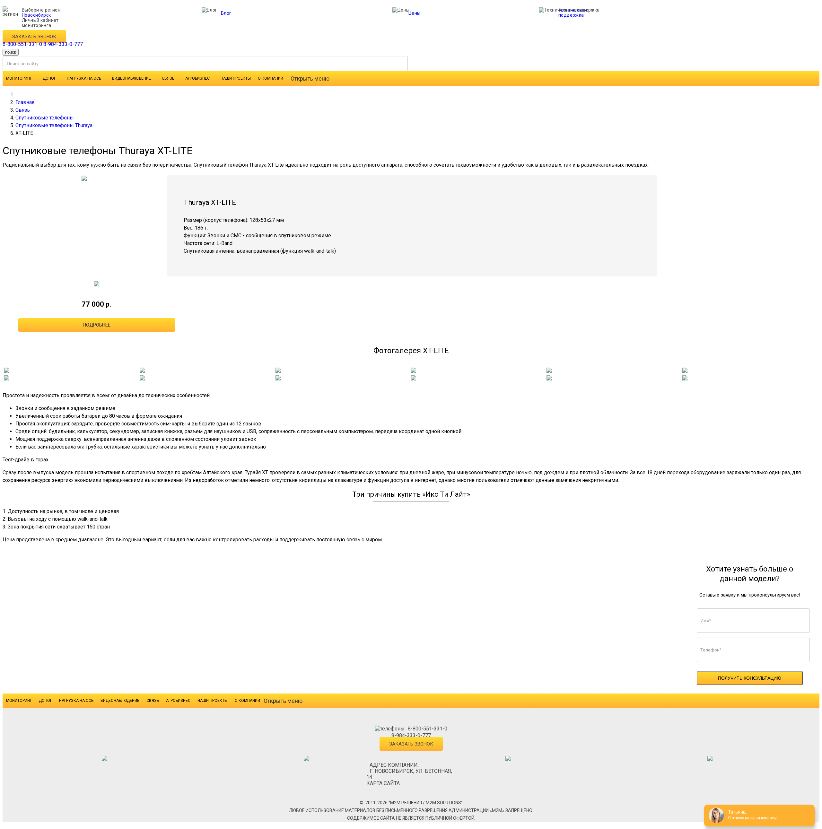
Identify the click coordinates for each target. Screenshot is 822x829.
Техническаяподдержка (572, 12)
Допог (49, 78)
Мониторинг (19, 78)
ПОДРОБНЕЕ (96, 325)
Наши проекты (236, 78)
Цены (414, 13)
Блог (226, 13)
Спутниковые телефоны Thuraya (53, 125)
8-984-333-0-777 (63, 44)
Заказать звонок (34, 36)
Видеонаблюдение (131, 78)
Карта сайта (383, 783)
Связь (168, 78)
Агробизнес (197, 78)
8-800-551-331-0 (22, 44)
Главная (24, 102)
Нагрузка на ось (84, 78)
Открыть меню (310, 78)
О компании (270, 78)
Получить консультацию (749, 678)
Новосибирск (36, 15)
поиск (10, 52)
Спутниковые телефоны (44, 118)
